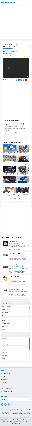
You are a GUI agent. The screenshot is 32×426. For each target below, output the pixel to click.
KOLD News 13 (12, 265)
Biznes (5, 338)
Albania (6, 309)
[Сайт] (16, 80)
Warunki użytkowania (6, 388)
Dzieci (4, 341)
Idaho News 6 (12, 288)
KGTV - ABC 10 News (14, 276)
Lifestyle (5, 346)
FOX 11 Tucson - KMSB (14, 253)
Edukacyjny (6, 344)
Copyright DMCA (5, 385)
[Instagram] (23, 80)
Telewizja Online (5, 373)
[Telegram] (9, 404)
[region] (16, 318)
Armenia (6, 326)
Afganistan (7, 306)
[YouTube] (26, 80)
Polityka (5, 358)
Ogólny (5, 355)
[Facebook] (19, 80)
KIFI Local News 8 (13, 241)
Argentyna (6, 323)
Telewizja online (5, 376)
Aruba (5, 329)
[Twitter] (21, 80)
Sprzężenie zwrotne (6, 391)
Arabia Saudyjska (8, 320)
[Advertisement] (16, 22)
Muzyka (5, 352)
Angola (6, 317)
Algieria (6, 312)
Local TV (5, 349)
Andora (6, 315)
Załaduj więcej (16, 198)
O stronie (3, 382)
